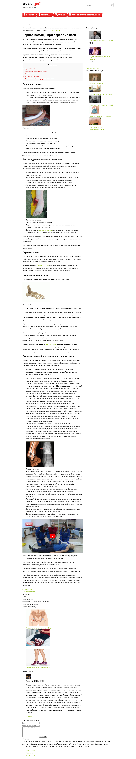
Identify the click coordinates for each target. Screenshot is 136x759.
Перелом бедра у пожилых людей (101, 105)
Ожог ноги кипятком (96, 83)
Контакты (29, 753)
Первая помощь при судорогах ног (38, 667)
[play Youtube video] (52, 536)
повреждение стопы (45, 230)
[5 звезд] (27, 601)
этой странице (55, 30)
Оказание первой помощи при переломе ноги (38, 79)
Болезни (30, 15)
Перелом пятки (28, 74)
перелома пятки (43, 265)
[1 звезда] (23, 601)
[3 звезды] (25, 601)
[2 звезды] (24, 601)
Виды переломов (29, 69)
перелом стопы (50, 344)
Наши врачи (30, 755)
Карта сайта (30, 750)
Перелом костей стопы (31, 76)
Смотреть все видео (93, 68)
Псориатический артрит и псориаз (101, 40)
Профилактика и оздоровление (86, 15)
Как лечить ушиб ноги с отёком (100, 116)
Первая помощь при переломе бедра (39, 628)
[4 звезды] (26, 601)
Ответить (29, 716)
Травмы (61, 15)
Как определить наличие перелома (35, 71)
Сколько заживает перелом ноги (100, 94)
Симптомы (46, 15)
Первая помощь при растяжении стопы (40, 648)
